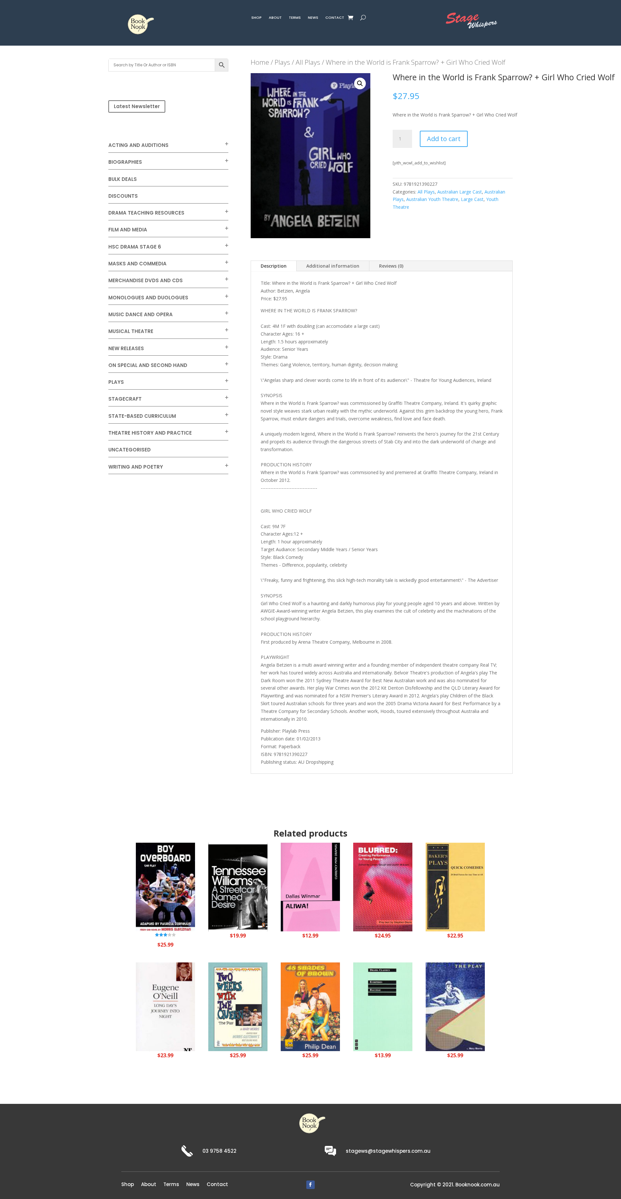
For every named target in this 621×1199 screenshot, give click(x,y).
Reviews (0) (391, 266)
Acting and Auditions (138, 145)
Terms (295, 18)
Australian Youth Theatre (432, 199)
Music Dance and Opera (140, 314)
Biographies (125, 162)
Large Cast (472, 199)
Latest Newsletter (137, 106)
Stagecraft (125, 398)
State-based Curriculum (142, 416)
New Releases (126, 348)
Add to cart (444, 138)
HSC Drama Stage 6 (134, 246)
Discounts (123, 196)
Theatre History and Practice (150, 432)
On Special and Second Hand (147, 365)
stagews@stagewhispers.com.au (388, 1151)
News (313, 18)
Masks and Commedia (137, 263)
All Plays (308, 62)
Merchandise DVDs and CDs (145, 280)
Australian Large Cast (459, 192)
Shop (256, 18)
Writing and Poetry (135, 466)
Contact (334, 18)
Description (274, 266)
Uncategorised (129, 449)
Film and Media (127, 229)
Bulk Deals (122, 179)
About (275, 18)
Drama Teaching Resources (146, 212)
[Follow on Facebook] (310, 1185)
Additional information (332, 266)
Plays (116, 382)
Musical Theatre (130, 331)
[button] (360, 83)
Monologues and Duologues (148, 297)
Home (260, 62)
